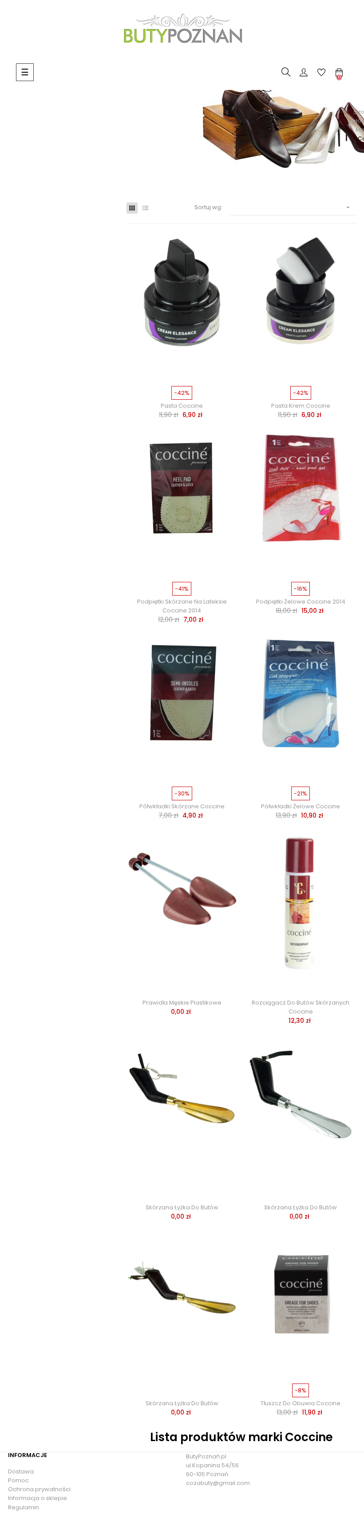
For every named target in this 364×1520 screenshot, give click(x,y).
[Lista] (145, 208)
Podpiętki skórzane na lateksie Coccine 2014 (182, 606)
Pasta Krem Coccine (300, 405)
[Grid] (132, 208)
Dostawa (21, 1471)
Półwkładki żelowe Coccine (300, 806)
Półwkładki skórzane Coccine (182, 806)
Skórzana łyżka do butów (182, 1207)
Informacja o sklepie (37, 1498)
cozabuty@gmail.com (218, 1483)
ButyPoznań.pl (206, 1456)
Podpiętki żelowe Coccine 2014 (300, 601)
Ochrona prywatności (39, 1489)
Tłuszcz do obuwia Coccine (300, 1403)
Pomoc (18, 1480)
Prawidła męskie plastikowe (182, 1002)
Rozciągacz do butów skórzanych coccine (300, 1007)
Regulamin (23, 1507)
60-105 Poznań (207, 1474)
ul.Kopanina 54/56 (212, 1465)
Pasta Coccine (182, 405)
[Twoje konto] (304, 72)
